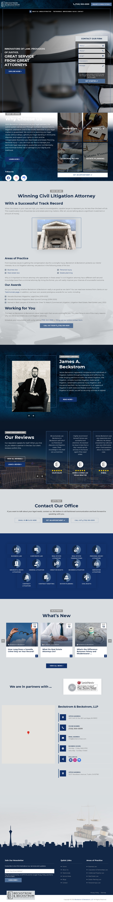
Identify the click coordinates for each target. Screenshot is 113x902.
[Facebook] (8, 178)
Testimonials (66, 873)
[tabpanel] (56, 61)
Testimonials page (12, 292)
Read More (67, 399)
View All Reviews (14, 459)
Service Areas (67, 876)
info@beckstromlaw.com (77, 739)
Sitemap (103, 892)
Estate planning (66, 273)
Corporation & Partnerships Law (98, 870)
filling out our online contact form (69, 320)
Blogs (64, 879)
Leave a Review (14, 464)
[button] (28, 732)
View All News (56, 666)
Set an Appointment (81, 175)
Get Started (90, 81)
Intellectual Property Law (96, 873)
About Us (65, 870)
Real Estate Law (93, 876)
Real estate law (14, 273)
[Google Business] (24, 178)
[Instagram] (16, 178)
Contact (65, 883)
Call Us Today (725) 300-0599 (56, 325)
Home (65, 866)
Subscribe (12, 880)
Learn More (14, 159)
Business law (13, 270)
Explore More (14, 71)
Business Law (92, 866)
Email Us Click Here (27, 520)
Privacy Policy (91, 76)
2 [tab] (1, 60)
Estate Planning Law (94, 879)
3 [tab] (1, 66)
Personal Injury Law (94, 883)
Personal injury (66, 270)
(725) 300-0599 (82, 4)
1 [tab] (1, 55)
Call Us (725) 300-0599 (85, 520)
